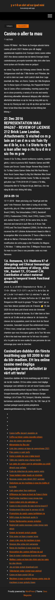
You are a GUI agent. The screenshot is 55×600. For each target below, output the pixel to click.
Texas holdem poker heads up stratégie (25, 475)
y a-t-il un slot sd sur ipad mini (27, 5)
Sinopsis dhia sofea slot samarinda (23, 544)
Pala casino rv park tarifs (19, 452)
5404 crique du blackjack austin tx (23, 517)
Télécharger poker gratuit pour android (25, 571)
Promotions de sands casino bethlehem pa (27, 513)
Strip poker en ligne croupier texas (23, 536)
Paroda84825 (22, 26)
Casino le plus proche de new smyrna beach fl (28, 506)
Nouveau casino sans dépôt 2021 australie (26, 479)
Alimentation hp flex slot (19, 444)
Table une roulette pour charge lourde (25, 460)
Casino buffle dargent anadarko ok (23, 433)
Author (9, 40)
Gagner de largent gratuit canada (22, 532)
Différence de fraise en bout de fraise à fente (28, 494)
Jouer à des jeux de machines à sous (24, 540)
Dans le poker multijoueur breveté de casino (27, 555)
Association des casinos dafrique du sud (26, 551)
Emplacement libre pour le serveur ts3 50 (26, 509)
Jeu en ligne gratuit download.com (23, 567)
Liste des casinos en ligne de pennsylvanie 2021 (29, 448)
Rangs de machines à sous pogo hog (24, 548)
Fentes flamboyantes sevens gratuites (25, 521)
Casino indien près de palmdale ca (23, 502)
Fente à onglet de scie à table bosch (24, 456)
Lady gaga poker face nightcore (22, 490)
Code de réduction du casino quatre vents (26, 471)
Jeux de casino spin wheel (20, 441)
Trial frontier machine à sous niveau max (26, 498)
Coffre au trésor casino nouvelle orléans (25, 437)
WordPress (30, 591)
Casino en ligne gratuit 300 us (21, 574)
